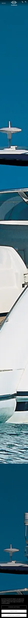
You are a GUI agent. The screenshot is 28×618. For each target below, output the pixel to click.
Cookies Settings (14, 607)
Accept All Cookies (14, 615)
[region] (14, 606)
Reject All (14, 611)
